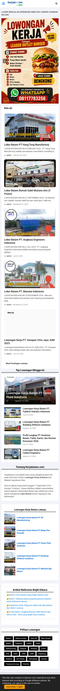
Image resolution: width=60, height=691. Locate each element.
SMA (15, 654)
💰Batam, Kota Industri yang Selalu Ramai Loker (27, 595)
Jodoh (29, 643)
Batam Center (21, 638)
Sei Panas (20, 659)
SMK (24, 654)
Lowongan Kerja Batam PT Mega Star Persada (33, 531)
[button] (3, 3)
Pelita (43, 649)
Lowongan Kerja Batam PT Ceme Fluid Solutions (28, 395)
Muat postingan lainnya (16, 363)
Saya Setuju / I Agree (14, 687)
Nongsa (34, 649)
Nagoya (23, 649)
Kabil (38, 643)
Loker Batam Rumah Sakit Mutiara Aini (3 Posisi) (27, 192)
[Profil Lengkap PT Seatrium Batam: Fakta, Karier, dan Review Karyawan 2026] (12, 439)
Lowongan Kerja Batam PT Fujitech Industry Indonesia (36, 410)
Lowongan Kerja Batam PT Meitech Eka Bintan (34, 570)
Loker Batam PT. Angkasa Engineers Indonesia (24, 241)
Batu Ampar (46, 638)
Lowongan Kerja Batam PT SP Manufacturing (30, 518)
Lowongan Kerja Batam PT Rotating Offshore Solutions (37, 423)
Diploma (18, 643)
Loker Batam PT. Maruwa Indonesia (24, 291)
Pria (7, 654)
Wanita (26, 664)
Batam (8, 638)
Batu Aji (34, 638)
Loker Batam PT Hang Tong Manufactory (26, 144)
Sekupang (33, 659)
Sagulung (42, 654)
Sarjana (9, 659)
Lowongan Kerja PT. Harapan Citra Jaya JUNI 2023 (29, 342)
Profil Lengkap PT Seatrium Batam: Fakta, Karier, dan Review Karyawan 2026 (39, 438)
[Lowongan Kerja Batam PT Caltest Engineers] (12, 454)
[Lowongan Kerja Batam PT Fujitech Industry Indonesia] (12, 412)
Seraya (44, 659)
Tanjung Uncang (12, 664)
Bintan (8, 643)
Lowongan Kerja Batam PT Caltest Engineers (36, 451)
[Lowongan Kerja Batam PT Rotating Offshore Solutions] (12, 426)
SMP (32, 654)
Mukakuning (11, 649)
